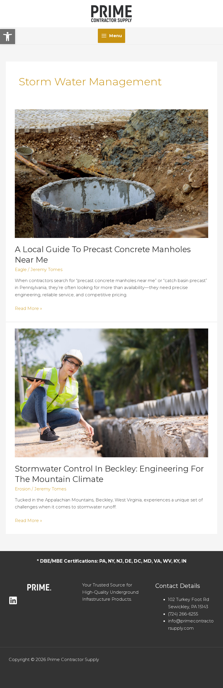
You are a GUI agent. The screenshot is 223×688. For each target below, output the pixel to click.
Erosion (22, 489)
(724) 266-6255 (183, 614)
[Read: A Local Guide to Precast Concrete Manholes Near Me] (111, 173)
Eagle (21, 269)
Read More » (28, 309)
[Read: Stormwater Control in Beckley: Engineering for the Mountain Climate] (111, 392)
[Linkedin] (13, 600)
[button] (7, 36)
